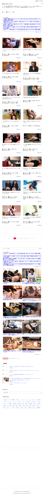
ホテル (30, 150)
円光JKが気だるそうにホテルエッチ (30, 97)
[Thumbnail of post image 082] (11, 162)
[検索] (42, 1)
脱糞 (30, 405)
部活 (4, 407)
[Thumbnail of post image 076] (32, 210)
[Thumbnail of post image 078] (32, 138)
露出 (26, 407)
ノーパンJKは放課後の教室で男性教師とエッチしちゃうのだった (21, 374)
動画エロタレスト (38, 266)
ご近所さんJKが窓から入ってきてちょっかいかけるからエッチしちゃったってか (24, 370)
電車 (22, 407)
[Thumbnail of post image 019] (11, 210)
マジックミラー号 (38, 197)
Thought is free (28, 493)
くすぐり (23, 399)
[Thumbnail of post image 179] (11, 185)
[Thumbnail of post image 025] (32, 91)
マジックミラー (33, 79)
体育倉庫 (14, 403)
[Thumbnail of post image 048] (32, 185)
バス (23, 401)
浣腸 (24, 405)
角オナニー (38, 405)
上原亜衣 (10, 403)
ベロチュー (34, 401)
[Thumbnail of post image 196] (11, 67)
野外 (13, 407)
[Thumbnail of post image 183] (32, 67)
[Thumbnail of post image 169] (11, 43)
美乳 (27, 405)
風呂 (34, 407)
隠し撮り (17, 407)
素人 (3, 55)
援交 (37, 100)
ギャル (31, 125)
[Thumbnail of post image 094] (11, 138)
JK (9, 54)
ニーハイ (14, 401)
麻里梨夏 (38, 407)
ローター (5, 403)
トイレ (10, 401)
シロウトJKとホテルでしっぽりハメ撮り (10, 73)
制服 (35, 55)
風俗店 (30, 407)
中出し (33, 172)
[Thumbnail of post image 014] (32, 43)
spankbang (5, 150)
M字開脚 (13, 399)
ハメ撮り (37, 54)
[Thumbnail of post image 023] (32, 114)
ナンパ (12, 196)
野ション (8, 407)
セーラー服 (13, 54)
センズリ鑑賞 (37, 399)
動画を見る (19, 57)
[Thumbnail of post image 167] (11, 91)
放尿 (13, 405)
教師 (17, 405)
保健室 (19, 403)
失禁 (34, 403)
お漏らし (18, 399)
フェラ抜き (28, 401)
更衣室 (20, 405)
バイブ (19, 401)
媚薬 (10, 405)
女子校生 (17, 54)
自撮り (34, 405)
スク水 (32, 399)
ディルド (5, 401)
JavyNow (7, 55)
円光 (23, 403)
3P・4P (32, 54)
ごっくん (28, 399)
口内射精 (30, 403)
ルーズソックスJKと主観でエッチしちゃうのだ (18, 382)
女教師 (4, 405)
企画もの (33, 78)
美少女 (27, 222)
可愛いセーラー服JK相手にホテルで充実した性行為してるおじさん (22, 366)
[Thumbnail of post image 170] (11, 114)
